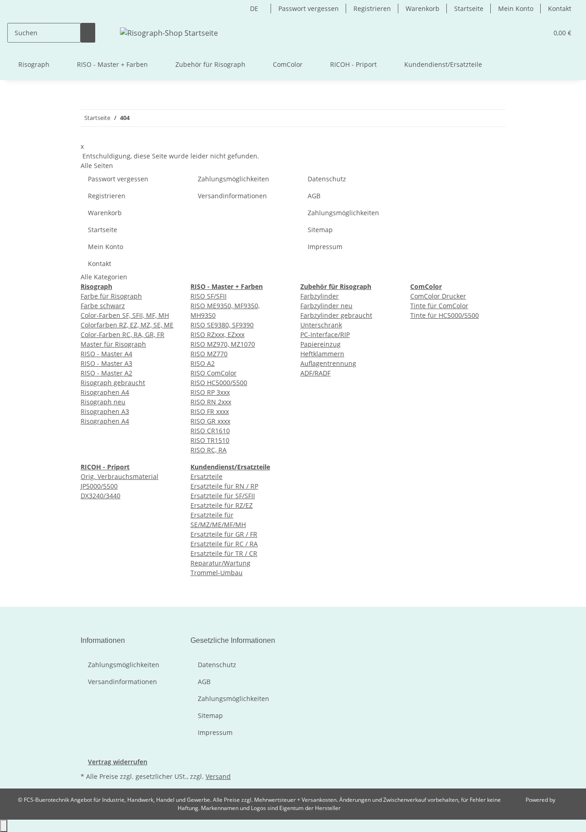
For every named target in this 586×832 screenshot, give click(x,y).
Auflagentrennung (328, 363)
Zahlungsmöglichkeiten (233, 178)
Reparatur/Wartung (220, 563)
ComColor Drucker (438, 296)
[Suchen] (88, 33)
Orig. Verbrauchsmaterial (119, 476)
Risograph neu (103, 401)
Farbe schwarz (103, 305)
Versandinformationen (232, 195)
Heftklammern (322, 353)
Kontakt (559, 8)
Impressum (325, 246)
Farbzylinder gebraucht (336, 315)
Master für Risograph (113, 344)
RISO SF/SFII (208, 296)
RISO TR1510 (209, 440)
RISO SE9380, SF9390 (222, 325)
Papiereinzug (320, 344)
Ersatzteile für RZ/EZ (221, 505)
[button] (537, 33)
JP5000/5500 (99, 486)
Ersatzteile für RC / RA (224, 543)
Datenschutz (327, 178)
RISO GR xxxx (210, 421)
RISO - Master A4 (106, 353)
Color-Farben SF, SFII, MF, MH (125, 315)
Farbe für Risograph (111, 296)
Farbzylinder (319, 296)
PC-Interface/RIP (325, 334)
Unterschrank (321, 325)
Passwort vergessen (308, 8)
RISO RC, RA (208, 450)
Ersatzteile (206, 476)
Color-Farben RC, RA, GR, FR (122, 334)
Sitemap (320, 229)
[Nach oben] (3, 826)
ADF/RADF (315, 373)
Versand (218, 776)
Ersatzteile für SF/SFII (222, 495)
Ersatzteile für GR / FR (223, 534)
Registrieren (372, 8)
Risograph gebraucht (113, 382)
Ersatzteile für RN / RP (224, 486)
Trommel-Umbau (216, 572)
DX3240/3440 (100, 495)
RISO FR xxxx (209, 411)
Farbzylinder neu (326, 305)
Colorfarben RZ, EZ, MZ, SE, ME (127, 325)
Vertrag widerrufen (117, 761)
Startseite (468, 8)
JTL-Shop (568, 800)
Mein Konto (515, 8)
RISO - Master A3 (106, 363)
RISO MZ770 (209, 353)
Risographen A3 (105, 411)
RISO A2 (202, 363)
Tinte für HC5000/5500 (444, 315)
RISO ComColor (213, 373)
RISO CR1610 (210, 430)
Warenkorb (423, 8)
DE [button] (255, 8)
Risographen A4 (105, 392)
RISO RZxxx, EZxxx (217, 334)
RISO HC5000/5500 (218, 382)
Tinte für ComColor (439, 305)
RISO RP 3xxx (210, 392)
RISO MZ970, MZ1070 (222, 344)
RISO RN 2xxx (210, 401)
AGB (314, 195)
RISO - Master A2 (106, 373)
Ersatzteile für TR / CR (223, 553)
